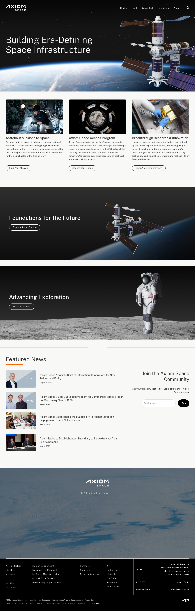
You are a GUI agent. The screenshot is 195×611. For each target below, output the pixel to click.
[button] (148, 8)
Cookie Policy (23, 603)
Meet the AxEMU (22, 306)
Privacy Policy (11, 603)
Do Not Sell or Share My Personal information (79, 603)
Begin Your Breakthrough (148, 168)
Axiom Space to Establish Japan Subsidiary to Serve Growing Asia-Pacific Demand (79, 440)
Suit (135, 8)
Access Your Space (82, 168)
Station (124, 8)
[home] (16, 8)
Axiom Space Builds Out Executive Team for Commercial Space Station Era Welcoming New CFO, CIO (81, 398)
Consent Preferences (53, 603)
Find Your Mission (18, 168)
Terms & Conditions (37, 603)
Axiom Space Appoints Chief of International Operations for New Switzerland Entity (77, 377)
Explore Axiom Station (25, 227)
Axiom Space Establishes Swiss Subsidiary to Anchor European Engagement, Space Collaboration (77, 418)
